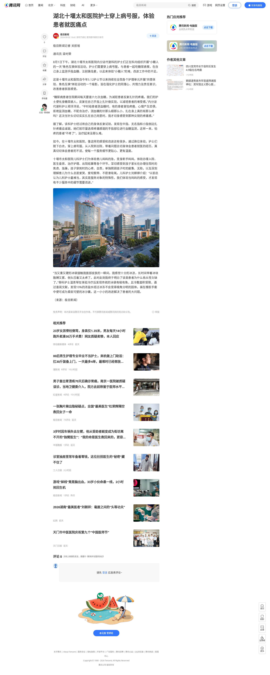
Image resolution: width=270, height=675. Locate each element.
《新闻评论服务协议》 (95, 556)
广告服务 (110, 651)
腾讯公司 (102, 665)
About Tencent (69, 651)
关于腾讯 (57, 651)
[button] (208, 27)
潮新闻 (56, 369)
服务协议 (81, 651)
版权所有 (110, 665)
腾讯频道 (149, 651)
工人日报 (57, 470)
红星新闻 (57, 395)
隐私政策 (91, 651)
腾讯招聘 (119, 651)
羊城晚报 (57, 445)
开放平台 (100, 651)
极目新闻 (57, 420)
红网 (55, 521)
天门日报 (57, 546)
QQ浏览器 (139, 651)
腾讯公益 (129, 651)
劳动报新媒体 (59, 344)
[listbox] (106, 434)
